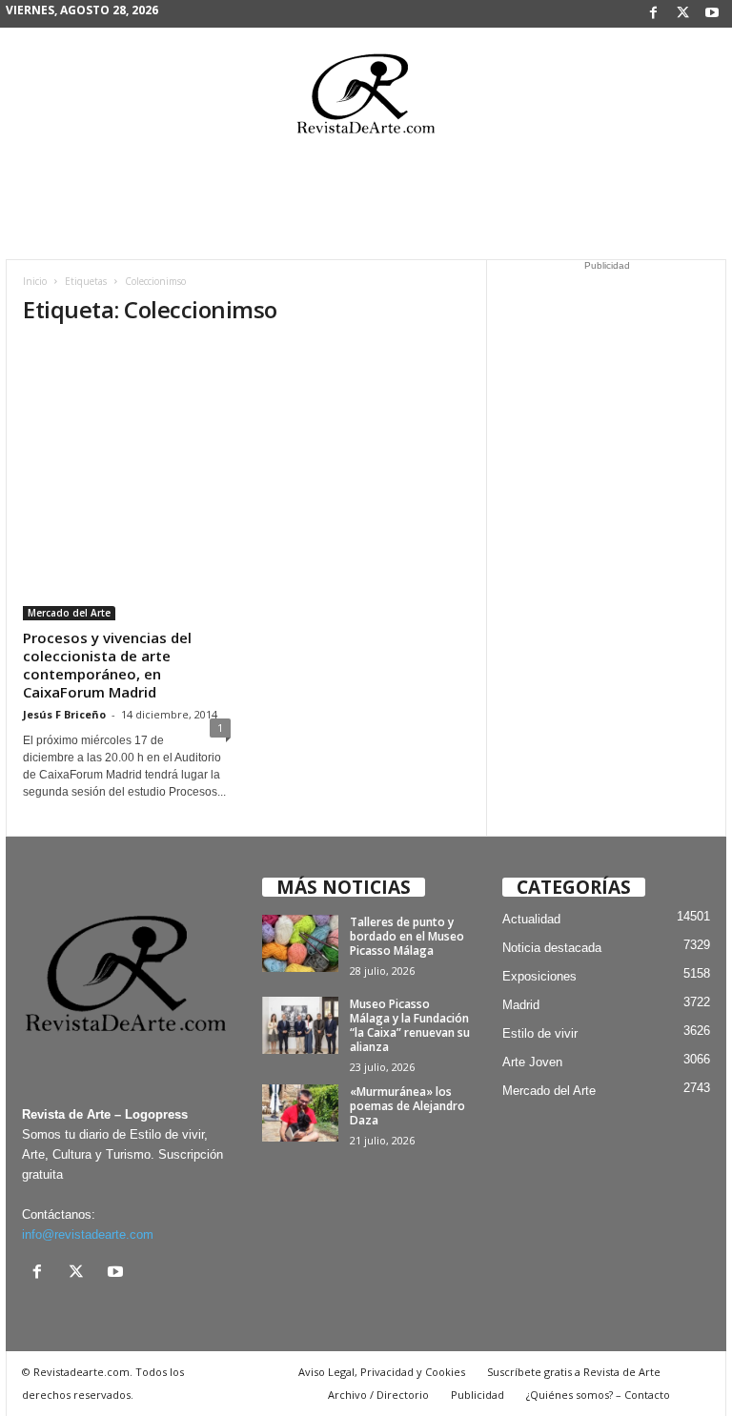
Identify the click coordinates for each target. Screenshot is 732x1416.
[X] (682, 14)
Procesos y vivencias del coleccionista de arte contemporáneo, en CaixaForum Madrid (107, 664)
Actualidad (531, 919)
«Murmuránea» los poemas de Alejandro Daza (407, 1105)
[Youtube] (712, 14)
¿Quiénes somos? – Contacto (598, 1394)
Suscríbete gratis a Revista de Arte (574, 1372)
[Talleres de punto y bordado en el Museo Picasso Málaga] (300, 943)
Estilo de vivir (540, 1033)
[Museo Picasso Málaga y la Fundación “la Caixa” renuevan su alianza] (300, 1025)
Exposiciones (539, 976)
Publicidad (477, 1394)
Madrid (520, 1005)
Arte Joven (532, 1062)
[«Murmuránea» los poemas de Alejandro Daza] (300, 1113)
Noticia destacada (551, 948)
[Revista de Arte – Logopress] (366, 99)
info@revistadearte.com (87, 1234)
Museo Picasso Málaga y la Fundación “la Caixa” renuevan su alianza (410, 1025)
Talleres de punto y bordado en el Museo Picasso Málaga (407, 936)
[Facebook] (652, 14)
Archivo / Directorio (378, 1394)
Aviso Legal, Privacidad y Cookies (381, 1372)
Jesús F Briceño (64, 714)
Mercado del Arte (69, 612)
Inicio (35, 281)
